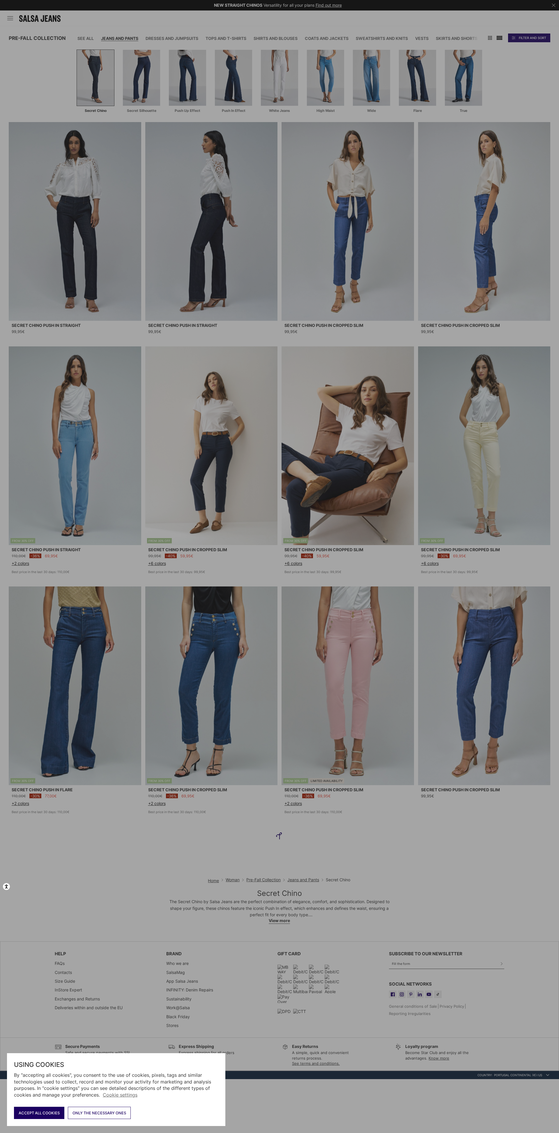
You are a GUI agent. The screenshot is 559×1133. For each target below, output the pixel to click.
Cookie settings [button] (120, 1095)
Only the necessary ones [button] (99, 1113)
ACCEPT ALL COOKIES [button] (39, 1113)
